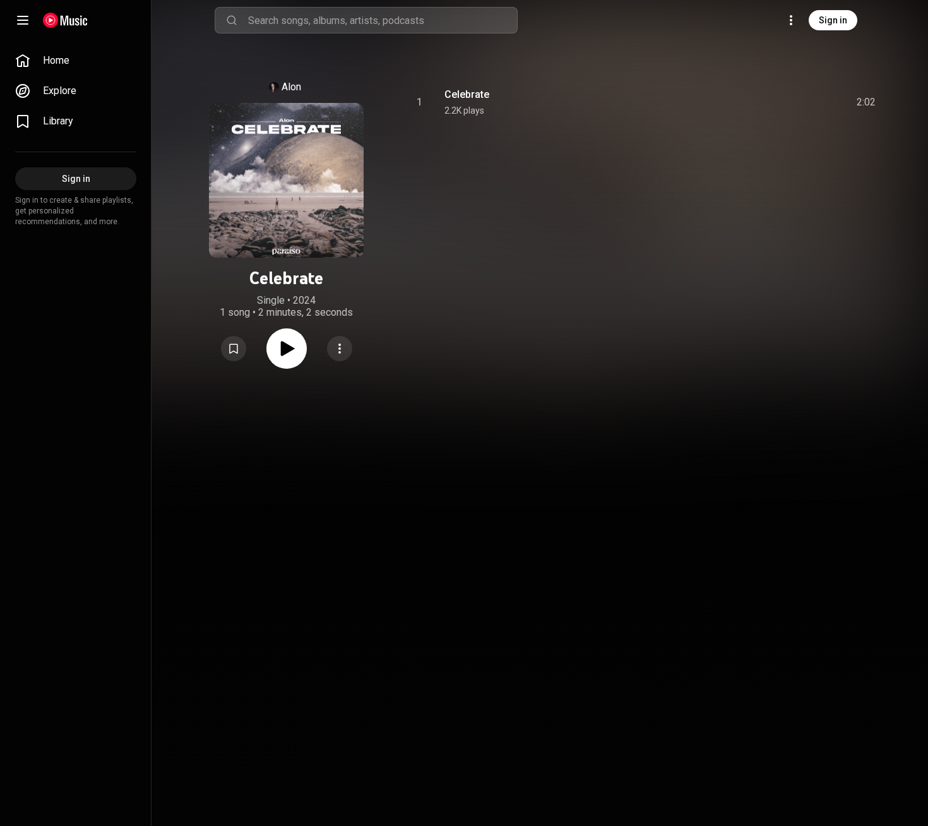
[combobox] (382, 20)
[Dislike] (794, 102)
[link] (75, 60)
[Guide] (22, 20)
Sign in (833, 20)
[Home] (65, 20)
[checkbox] (866, 102)
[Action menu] (339, 348)
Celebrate (466, 94)
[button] (233, 348)
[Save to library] (233, 348)
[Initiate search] (232, 20)
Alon (291, 87)
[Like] (770, 102)
